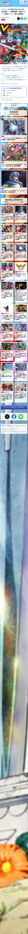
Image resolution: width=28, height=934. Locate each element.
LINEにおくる (25, 18)
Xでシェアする (18, 18)
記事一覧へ (14, 105)
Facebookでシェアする (22, 18)
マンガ (3, 19)
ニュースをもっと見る (14, 407)
